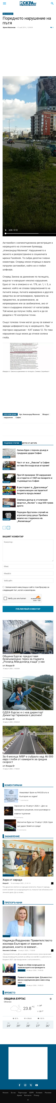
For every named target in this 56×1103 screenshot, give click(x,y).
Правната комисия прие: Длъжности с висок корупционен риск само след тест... (35, 980)
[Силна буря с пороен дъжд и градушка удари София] (9, 453)
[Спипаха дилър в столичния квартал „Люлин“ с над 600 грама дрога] (9, 502)
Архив (19, 1095)
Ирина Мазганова (9, 27)
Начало (5, 1092)
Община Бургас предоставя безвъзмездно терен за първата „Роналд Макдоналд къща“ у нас (24, 659)
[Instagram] (25, 1085)
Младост (45, 414)
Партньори (22, 1092)
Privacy (36, 1095)
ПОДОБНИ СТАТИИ (11, 443)
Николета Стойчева (9, 950)
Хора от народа (12, 879)
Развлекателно (8, 875)
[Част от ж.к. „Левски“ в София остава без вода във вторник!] (9, 465)
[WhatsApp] (45, 36)
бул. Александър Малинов (29, 414)
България (6, 457)
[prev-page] (4, 527)
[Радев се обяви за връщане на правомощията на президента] (9, 968)
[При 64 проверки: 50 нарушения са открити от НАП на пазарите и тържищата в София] (9, 478)
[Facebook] (12, 36)
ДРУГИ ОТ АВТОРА (29, 443)
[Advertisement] (28, 57)
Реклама (48, 1092)
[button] (4, 3)
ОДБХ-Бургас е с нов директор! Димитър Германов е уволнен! (23, 714)
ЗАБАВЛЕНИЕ (12, 836)
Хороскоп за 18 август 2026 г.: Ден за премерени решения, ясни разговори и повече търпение (32, 810)
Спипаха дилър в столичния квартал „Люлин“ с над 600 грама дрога (35, 503)
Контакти (27, 1095)
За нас (13, 1092)
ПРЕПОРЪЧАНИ (13, 902)
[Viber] (51, 36)
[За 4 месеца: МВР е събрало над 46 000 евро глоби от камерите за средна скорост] (28, 740)
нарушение (8, 417)
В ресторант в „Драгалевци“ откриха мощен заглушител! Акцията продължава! (32, 490)
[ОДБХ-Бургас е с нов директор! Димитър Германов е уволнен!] (28, 691)
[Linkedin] (25, 36)
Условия (39, 1092)
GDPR (31, 1092)
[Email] (38, 36)
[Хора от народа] (28, 858)
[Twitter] (19, 36)
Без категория (8, 14)
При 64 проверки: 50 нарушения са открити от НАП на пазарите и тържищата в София (34, 478)
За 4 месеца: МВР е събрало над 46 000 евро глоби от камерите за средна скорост (28, 759)
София (18, 417)
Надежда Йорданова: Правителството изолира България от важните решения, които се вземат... (27, 943)
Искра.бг (6, 883)
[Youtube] (37, 1085)
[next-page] (8, 527)
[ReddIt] (32, 36)
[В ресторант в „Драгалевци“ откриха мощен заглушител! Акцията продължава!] (9, 490)
